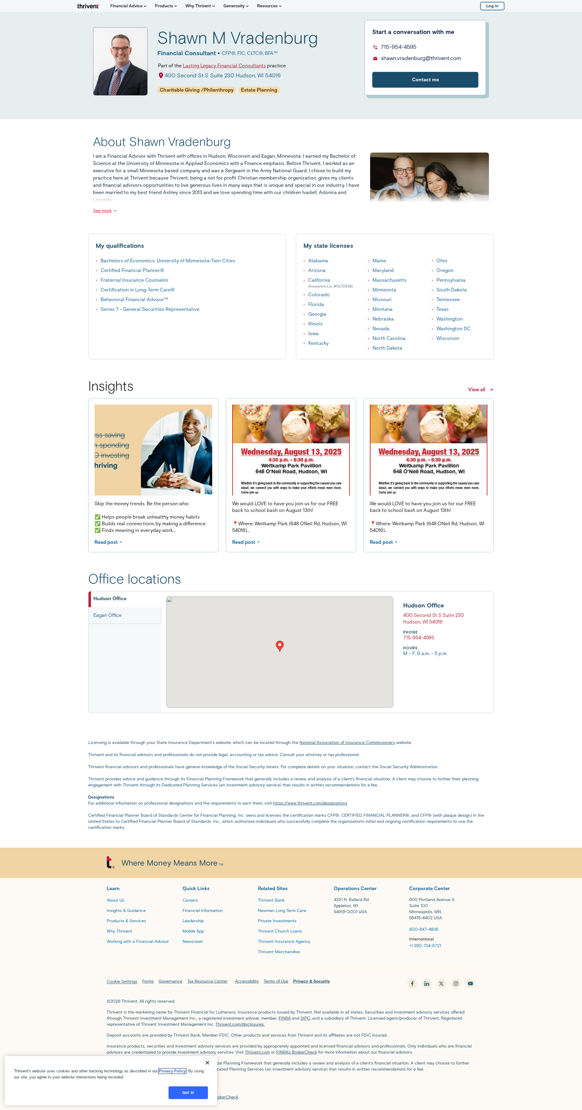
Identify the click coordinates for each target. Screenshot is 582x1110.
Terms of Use (276, 981)
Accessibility (247, 981)
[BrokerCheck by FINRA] (291, 1084)
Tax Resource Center (207, 981)
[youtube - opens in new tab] (470, 983)
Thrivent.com (257, 1052)
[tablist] (125, 652)
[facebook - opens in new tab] (412, 983)
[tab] (125, 599)
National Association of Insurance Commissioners (347, 742)
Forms (148, 981)
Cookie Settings (122, 981)
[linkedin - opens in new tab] (426, 983)
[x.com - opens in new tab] (441, 983)
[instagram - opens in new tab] (455, 983)
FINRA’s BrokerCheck (296, 1052)
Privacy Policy (172, 1071)
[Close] (207, 1062)
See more (102, 210)
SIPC (305, 1018)
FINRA (285, 1018)
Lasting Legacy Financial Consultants (224, 66)
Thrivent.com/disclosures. (240, 1024)
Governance (170, 981)
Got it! (188, 1092)
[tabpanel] (315, 652)
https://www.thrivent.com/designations (310, 803)
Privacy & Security (311, 981)
